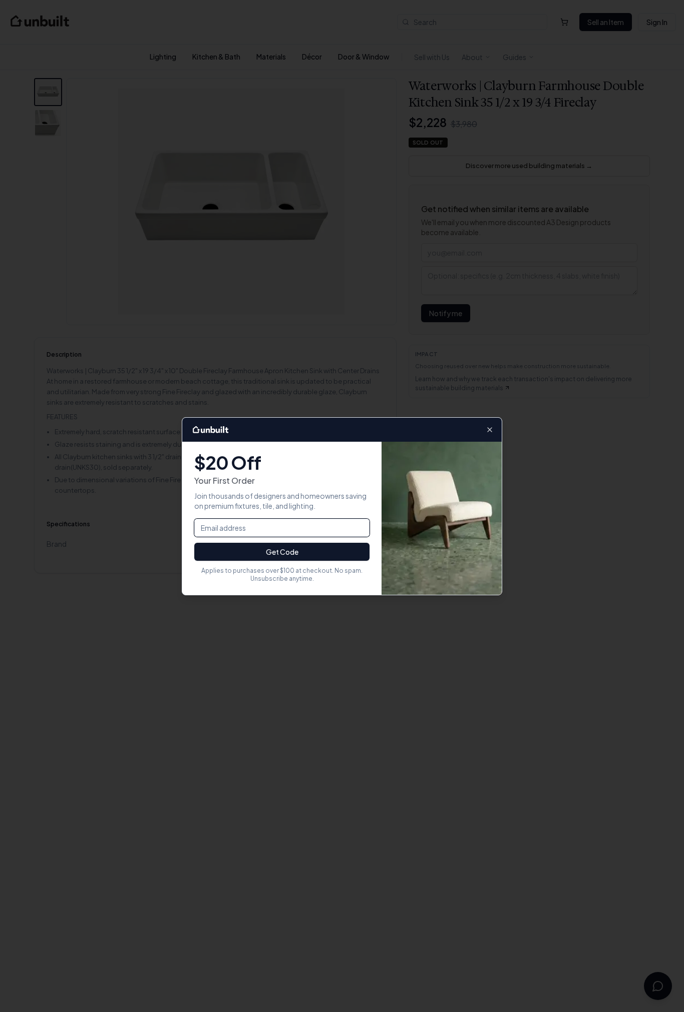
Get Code (282, 551)
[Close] (490, 430)
